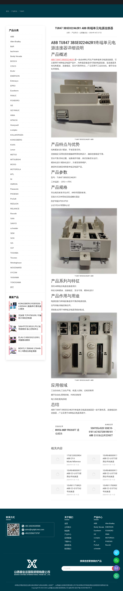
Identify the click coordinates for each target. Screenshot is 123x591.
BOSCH (13, 61)
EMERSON (15, 76)
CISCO (13, 66)
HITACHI (13, 120)
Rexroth (13, 214)
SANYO (13, 223)
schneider (14, 228)
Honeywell (14, 125)
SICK (12, 238)
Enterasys (14, 81)
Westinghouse (16, 263)
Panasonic (14, 189)
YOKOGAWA (15, 282)
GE (11, 105)
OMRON (13, 184)
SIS (11, 243)
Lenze (12, 150)
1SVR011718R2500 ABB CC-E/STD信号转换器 (75, 488)
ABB (12, 37)
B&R (12, 46)
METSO (13, 155)
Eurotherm (14, 91)
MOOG (13, 164)
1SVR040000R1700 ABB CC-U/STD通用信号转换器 (111, 458)
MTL (12, 174)
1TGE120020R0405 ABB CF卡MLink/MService (75, 458)
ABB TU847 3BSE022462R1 (63, 60)
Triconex (13, 258)
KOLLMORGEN (16, 135)
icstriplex (13, 130)
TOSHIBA (14, 253)
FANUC (13, 96)
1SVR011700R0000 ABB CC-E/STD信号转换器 (111, 488)
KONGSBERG (16, 140)
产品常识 (75, 33)
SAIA (12, 218)
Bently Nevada (16, 56)
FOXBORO (14, 100)
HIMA (12, 115)
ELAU (12, 71)
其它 (12, 287)
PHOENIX (14, 194)
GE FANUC (15, 110)
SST (12, 248)
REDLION (14, 204)
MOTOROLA (15, 169)
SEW (12, 233)
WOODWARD (16, 268)
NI (11, 179)
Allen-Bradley (15, 42)
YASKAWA (14, 277)
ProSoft (13, 199)
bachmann (14, 51)
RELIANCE (14, 209)
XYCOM (13, 273)
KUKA (12, 145)
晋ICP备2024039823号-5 (83, 588)
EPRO (12, 86)
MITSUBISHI (15, 159)
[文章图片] (57, 459)
